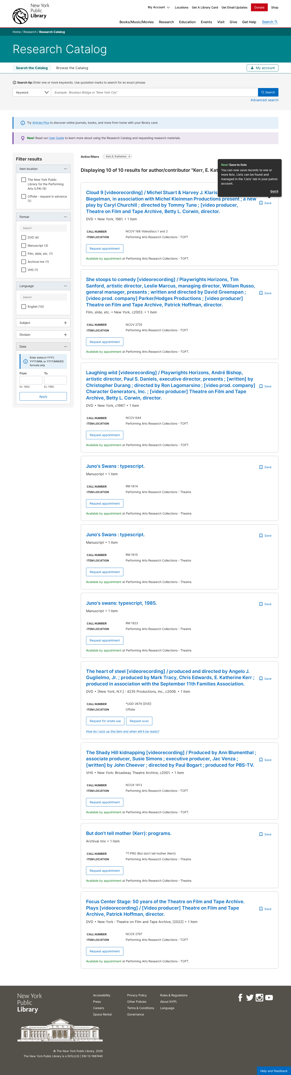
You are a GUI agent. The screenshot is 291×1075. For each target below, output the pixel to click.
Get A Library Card (205, 7)
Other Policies (136, 1001)
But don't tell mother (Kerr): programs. (128, 833)
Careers (98, 1008)
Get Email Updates (235, 7)
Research (166, 22)
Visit (221, 22)
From (23, 373)
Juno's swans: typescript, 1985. (121, 603)
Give (233, 22)
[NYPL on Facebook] (240, 997)
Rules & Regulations (173, 995)
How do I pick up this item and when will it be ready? (122, 731)
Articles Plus (40, 122)
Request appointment (105, 248)
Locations (182, 7)
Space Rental (102, 1014)
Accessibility (101, 995)
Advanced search (264, 100)
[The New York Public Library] (31, 13)
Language (167, 1008)
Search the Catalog (32, 68)
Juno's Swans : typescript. (115, 466)
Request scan (139, 721)
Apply (43, 396)
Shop (274, 7)
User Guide (56, 138)
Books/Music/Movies (137, 22)
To (46, 373)
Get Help (249, 22)
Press (97, 1001)
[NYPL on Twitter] (249, 997)
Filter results (29, 159)
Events (206, 22)
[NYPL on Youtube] (269, 997)
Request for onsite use (105, 721)
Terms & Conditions (140, 1008)
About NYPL (168, 1001)
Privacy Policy (137, 995)
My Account (156, 7)
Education (187, 22)
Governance (135, 1014)
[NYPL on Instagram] (259, 997)
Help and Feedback (274, 1071)
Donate (259, 7)
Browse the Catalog (72, 68)
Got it (274, 191)
